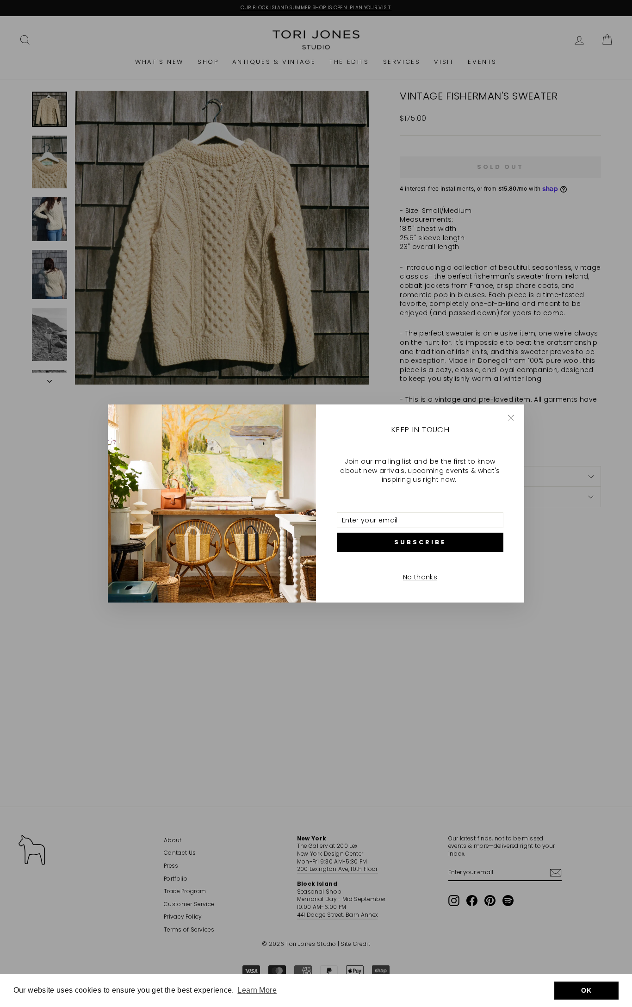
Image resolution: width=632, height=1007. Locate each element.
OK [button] (586, 990)
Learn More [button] (257, 990)
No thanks (420, 577)
